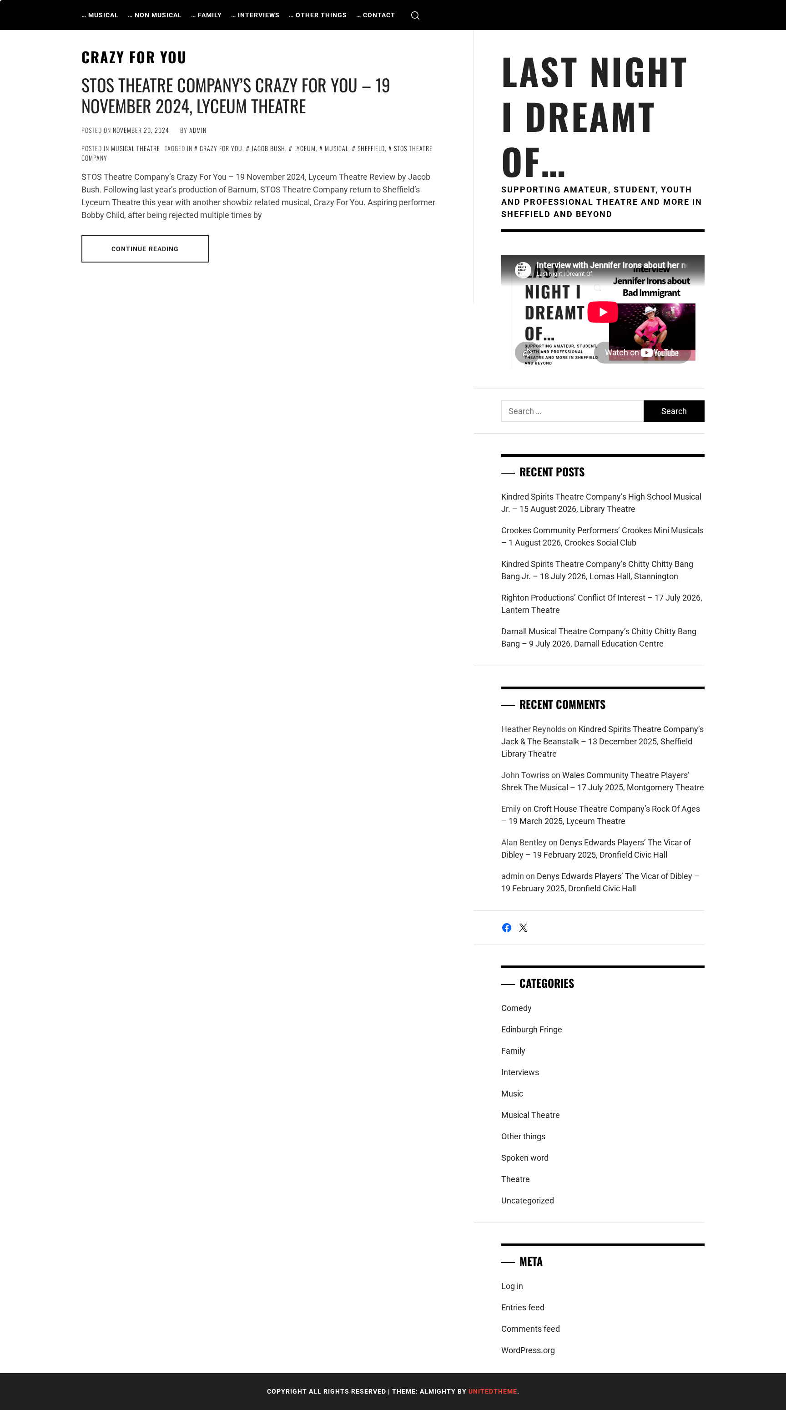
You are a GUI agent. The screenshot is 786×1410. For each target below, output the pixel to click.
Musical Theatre (135, 148)
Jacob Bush (268, 148)
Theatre (515, 1179)
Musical (336, 148)
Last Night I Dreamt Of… (594, 115)
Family (513, 1051)
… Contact (375, 15)
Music (512, 1093)
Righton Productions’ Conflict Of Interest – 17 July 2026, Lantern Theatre (601, 604)
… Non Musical (155, 15)
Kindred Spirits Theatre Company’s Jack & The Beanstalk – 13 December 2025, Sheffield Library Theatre (602, 741)
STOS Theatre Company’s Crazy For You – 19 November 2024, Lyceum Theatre (235, 95)
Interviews (520, 1072)
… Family (206, 15)
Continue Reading (145, 249)
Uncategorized (527, 1200)
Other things (523, 1136)
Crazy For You (221, 148)
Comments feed (530, 1329)
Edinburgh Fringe (531, 1029)
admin (198, 130)
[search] (415, 15)
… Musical (100, 15)
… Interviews (255, 15)
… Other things (318, 15)
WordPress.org (528, 1350)
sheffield (371, 148)
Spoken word (525, 1157)
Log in (512, 1286)
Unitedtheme (493, 1391)
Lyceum (305, 148)
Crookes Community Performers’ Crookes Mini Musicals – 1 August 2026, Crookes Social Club (602, 536)
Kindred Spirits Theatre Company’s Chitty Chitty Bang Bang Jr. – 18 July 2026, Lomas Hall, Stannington (597, 570)
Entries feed (522, 1307)
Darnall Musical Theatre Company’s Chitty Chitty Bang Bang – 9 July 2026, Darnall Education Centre (598, 637)
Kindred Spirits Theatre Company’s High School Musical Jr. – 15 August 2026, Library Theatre (601, 503)
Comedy (516, 1008)
